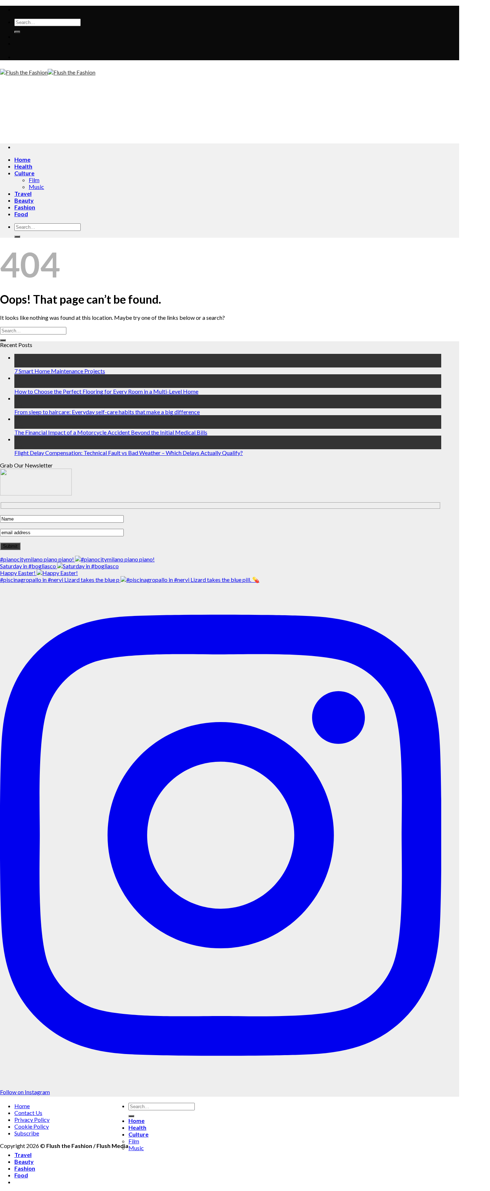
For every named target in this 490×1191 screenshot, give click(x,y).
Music (36, 186)
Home (22, 159)
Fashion (24, 207)
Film (34, 179)
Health (23, 166)
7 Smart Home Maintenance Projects (59, 370)
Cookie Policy (31, 1126)
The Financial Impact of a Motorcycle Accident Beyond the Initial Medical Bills (110, 432)
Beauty (24, 200)
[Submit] (17, 32)
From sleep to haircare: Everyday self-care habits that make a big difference (107, 411)
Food (21, 213)
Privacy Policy (32, 1119)
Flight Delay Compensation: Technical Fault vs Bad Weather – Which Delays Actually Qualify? (128, 452)
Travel (23, 193)
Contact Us (28, 1112)
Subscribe (26, 1133)
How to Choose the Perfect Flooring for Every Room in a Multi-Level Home (106, 391)
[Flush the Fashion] (47, 72)
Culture (24, 173)
